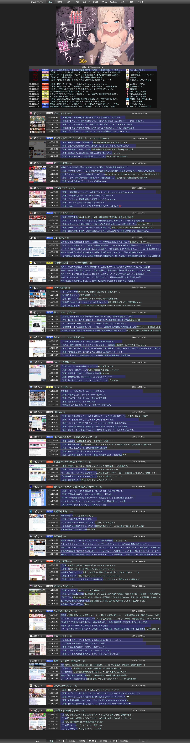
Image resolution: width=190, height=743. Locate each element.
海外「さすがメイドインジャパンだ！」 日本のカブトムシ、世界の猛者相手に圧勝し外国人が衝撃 (101, 277)
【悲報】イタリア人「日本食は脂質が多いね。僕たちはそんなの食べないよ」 (92, 491)
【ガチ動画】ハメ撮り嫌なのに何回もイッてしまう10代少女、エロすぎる (91, 118)
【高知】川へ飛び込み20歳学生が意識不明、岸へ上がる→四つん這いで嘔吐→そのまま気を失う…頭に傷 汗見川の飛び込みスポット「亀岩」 (111, 595)
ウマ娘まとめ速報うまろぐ (67, 710)
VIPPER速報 (60, 287)
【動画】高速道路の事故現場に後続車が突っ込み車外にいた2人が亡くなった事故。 (95, 427)
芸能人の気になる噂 (137, 91)
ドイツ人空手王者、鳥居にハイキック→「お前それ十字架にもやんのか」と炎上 (93, 323)
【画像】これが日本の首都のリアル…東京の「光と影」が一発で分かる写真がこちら (95, 146)
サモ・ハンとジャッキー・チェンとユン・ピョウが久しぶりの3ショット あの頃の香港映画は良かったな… (105, 544)
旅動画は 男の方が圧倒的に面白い (75, 604)
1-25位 (51, 741)
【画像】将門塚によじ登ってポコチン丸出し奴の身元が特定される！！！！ (80, 80)
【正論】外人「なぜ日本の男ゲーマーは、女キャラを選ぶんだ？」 (88, 366)
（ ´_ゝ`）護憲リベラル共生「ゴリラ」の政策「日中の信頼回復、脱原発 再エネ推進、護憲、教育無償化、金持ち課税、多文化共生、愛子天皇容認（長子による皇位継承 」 (110, 630)
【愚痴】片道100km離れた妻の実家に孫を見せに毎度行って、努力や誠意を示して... (84, 99)
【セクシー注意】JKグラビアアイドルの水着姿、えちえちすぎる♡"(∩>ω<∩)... (81, 89)
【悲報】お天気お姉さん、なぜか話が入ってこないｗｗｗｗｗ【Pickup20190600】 (94, 156)
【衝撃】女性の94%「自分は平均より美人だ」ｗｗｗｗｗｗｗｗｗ (88, 569)
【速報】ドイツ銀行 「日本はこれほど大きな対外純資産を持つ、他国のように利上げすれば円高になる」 (103, 221)
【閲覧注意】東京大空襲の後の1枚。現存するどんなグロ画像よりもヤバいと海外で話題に (97, 128)
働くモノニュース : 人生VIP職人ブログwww (75, 486)
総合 (50, 2)
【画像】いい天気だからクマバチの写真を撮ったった (82, 590)
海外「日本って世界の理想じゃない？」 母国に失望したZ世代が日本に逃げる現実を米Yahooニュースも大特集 (105, 270)
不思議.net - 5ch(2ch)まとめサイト (70, 461)
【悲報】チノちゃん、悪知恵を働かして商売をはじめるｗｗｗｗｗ (88, 199)
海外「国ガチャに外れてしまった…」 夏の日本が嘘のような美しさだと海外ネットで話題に (98, 281)
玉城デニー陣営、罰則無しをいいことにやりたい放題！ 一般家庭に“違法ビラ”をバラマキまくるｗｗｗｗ (103, 345)
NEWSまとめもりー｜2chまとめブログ (73, 437)
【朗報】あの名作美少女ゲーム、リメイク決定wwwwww (83, 181)
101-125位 (92, 741)
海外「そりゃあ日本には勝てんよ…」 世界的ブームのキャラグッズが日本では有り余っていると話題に (103, 274)
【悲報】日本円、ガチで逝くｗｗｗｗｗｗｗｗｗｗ (82, 451)
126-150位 (103, 741)
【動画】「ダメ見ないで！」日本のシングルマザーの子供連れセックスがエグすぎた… (96, 131)
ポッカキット (60, 113)
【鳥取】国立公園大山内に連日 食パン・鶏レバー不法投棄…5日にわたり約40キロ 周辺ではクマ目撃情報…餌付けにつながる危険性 (110, 598)
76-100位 (82, 741)
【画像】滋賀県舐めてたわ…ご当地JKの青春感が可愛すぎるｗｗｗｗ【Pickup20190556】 (97, 149)
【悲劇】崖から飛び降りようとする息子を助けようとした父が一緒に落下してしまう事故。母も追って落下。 (105, 416)
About (144, 741)
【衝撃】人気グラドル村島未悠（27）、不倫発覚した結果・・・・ (88, 441)
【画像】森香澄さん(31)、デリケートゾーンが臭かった (83, 395)
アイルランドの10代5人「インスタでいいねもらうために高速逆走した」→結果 (93, 501)
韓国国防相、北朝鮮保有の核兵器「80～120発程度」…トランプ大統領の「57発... (83, 106)
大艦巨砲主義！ (61, 511)
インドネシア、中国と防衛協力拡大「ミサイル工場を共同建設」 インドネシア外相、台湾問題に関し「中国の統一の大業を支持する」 (110, 620)
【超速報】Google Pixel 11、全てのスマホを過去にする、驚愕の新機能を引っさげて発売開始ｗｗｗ (101, 302)
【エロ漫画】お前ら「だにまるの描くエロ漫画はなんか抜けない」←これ (91, 640)
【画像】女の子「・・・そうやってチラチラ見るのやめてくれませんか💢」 (92, 206)
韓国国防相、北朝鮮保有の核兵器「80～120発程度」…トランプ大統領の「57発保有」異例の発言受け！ (103, 665)
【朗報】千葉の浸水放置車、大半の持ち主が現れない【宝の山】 (87, 494)
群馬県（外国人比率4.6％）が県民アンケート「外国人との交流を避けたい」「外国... (84, 104)
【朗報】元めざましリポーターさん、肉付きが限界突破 (83, 398)
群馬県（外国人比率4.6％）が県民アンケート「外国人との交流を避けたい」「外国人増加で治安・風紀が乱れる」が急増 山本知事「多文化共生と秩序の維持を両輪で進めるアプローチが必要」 (111, 616)
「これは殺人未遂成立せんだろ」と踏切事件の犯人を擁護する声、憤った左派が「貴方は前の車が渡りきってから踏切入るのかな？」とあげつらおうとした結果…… (110, 257)
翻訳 (131, 2)
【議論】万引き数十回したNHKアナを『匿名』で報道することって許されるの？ (93, 455)
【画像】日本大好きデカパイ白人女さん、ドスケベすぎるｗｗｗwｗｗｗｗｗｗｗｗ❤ (96, 704)
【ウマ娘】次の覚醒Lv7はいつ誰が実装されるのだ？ (82, 722)
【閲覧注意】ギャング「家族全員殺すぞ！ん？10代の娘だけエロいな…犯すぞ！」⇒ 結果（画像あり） (103, 121)
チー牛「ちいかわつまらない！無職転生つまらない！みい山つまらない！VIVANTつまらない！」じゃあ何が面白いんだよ (110, 174)
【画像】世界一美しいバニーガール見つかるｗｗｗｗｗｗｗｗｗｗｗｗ (79, 84)
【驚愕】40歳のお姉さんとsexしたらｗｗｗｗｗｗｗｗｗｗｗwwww (77, 101)
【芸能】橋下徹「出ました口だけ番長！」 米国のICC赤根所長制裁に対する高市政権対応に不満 (100, 320)
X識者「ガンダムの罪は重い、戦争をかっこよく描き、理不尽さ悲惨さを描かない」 (95, 167)
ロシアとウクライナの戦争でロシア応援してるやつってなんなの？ (88, 523)
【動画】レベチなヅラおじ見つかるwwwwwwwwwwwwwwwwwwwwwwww (90, 576)
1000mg (132, 77)
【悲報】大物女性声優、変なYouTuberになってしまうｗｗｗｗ (86, 377)
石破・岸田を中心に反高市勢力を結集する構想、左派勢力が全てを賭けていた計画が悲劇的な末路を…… (103, 252)
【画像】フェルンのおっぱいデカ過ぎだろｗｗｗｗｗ (82, 203)
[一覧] (69, 113)
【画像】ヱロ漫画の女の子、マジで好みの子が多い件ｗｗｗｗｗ (87, 196)
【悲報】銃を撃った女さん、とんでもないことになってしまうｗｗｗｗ (90, 380)
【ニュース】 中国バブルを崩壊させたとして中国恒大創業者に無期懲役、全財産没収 (95, 355)
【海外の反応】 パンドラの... (141, 75)
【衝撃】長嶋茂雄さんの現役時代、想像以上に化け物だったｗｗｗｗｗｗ (91, 153)
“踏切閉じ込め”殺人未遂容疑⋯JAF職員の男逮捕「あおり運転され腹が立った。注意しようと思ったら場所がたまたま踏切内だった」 (111, 331)
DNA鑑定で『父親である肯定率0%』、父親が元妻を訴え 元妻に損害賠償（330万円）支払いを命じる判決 (104, 622)
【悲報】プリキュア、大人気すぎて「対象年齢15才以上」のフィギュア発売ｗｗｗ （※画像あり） (101, 579)
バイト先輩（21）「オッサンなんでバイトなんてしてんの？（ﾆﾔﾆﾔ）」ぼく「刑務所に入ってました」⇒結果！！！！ (109, 473)
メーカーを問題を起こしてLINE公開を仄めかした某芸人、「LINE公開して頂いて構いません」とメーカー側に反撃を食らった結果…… (111, 250)
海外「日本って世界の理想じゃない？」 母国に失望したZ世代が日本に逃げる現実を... (85, 75)
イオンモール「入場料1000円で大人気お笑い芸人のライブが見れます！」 (91, 292)
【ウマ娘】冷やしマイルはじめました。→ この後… (82, 729)
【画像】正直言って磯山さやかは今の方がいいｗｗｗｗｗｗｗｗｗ (88, 565)
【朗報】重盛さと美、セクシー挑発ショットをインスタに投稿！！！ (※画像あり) (83, 86)
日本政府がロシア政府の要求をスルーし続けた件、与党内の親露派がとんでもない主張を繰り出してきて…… (105, 242)
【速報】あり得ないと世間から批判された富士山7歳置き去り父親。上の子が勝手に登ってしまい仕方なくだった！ (107, 224)
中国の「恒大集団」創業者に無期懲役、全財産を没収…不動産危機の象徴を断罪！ (94, 675)
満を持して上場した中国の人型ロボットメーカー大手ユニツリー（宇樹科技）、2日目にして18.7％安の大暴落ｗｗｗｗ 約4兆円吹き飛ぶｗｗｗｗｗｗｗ (111, 555)
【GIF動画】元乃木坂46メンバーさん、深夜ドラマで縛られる (86, 405)
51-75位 (72, 741)
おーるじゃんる (61, 213)
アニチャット (60, 636)
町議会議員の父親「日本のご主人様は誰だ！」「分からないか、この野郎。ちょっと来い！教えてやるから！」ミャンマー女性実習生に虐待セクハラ (110, 552)
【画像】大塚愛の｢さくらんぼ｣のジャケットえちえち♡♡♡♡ (86, 480)
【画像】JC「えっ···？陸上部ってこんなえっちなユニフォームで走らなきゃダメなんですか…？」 (100, 693)
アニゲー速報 (134, 72)
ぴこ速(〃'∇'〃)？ (62, 188)
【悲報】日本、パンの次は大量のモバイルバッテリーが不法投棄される (90, 299)
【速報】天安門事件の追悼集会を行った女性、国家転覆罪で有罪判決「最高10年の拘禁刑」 (98, 217)
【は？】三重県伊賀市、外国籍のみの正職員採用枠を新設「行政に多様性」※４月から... (86, 70)
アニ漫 (95, 2)
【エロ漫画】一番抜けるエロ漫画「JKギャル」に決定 (82, 643)
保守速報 (58, 536)
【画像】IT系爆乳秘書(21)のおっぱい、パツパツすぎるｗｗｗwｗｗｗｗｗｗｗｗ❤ (94, 700)
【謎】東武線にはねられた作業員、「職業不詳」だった (83, 505)
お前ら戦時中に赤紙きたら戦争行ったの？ (78, 529)
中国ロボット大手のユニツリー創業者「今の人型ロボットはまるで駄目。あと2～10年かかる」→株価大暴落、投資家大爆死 (110, 548)
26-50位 (61, 741)
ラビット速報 (60, 561)
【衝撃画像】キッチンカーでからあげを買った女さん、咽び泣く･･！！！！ (92, 476)
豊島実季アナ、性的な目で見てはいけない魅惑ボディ (82, 391)
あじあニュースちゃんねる (140, 80)
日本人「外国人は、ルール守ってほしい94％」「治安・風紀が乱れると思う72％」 (94, 541)
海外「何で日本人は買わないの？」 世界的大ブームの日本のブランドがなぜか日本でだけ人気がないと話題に (105, 267)
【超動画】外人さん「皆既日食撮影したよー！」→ (82, 295)
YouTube (113, 2)
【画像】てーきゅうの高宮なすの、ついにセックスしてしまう (86, 650)
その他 (140, 2)
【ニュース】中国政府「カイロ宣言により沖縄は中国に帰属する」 (88, 342)
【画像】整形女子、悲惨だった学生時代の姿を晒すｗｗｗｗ (85, 373)
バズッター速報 (135, 101)
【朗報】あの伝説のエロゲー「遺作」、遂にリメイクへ (83, 647)
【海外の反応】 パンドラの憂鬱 (70, 262)
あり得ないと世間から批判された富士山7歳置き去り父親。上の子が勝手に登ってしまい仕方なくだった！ (104, 601)
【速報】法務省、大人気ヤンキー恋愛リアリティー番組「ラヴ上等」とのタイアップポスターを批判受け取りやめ (107, 227)
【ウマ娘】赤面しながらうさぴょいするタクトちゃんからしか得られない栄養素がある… (97, 715)
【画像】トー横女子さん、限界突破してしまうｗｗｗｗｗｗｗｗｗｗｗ (90, 469)
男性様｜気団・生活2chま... (140, 99)
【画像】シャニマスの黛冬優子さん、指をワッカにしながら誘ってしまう (91, 654)
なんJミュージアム (137, 84)
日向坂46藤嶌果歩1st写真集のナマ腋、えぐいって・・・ (73, 91)
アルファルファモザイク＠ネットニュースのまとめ (79, 138)
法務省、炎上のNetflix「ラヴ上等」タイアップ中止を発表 (84, 626)
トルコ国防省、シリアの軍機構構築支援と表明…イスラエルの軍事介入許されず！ (94, 672)
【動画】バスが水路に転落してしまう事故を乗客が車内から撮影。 (77, 77)
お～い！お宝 (60, 387)
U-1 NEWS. (59, 238)
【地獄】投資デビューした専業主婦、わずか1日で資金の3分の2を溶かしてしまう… (95, 142)
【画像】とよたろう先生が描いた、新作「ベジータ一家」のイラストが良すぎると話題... (86, 72)
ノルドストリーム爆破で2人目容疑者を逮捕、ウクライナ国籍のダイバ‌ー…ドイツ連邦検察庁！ (99, 679)
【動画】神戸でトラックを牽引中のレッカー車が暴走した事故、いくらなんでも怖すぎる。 (98, 430)
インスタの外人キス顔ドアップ (62, 96)
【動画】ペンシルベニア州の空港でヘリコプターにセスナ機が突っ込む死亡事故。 (94, 423)
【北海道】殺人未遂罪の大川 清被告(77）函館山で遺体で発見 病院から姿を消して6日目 (97, 317)
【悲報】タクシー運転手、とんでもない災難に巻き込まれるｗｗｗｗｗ (90, 370)
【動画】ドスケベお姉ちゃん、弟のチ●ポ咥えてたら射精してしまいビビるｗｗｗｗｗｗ (97, 124)
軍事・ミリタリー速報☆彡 (140, 106)
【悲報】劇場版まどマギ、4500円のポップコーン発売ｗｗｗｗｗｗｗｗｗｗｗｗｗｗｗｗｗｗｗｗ (101, 306)
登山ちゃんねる (61, 586)
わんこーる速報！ (62, 362)
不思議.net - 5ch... (136, 86)
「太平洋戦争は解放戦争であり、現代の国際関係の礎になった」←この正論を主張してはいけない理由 (102, 526)
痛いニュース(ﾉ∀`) (62, 312)
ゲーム (104, 2)
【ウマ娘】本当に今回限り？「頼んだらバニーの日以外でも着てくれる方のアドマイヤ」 (97, 718)
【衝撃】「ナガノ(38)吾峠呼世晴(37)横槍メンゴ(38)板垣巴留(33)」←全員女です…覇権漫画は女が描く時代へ (105, 178)
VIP (68, 2)
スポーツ (86, 2)
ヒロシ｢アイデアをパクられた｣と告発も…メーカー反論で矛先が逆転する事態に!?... (84, 94)
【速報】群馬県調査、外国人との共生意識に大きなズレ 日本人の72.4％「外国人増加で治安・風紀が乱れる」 (105, 231)
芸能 (77, 2)
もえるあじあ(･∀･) (137, 70)
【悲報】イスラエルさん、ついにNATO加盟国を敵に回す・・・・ (87, 448)
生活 (122, 2)
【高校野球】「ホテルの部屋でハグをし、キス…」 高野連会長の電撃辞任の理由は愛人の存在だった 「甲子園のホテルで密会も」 (110, 328)
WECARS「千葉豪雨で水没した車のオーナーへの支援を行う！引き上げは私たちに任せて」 (98, 498)
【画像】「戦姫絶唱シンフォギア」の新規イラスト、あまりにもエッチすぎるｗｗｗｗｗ (97, 192)
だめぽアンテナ (37, 2)
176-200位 (124, 741)
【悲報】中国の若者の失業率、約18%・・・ (79, 519)
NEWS (59, 2)
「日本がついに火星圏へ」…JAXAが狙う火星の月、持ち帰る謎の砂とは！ (91, 668)
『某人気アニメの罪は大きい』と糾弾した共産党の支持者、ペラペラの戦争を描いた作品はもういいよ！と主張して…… (110, 245)
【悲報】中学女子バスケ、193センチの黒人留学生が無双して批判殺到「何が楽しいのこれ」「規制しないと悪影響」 (108, 171)
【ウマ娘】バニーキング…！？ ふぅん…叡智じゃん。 (83, 725)
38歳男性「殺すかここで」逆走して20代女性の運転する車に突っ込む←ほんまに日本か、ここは (100, 572)
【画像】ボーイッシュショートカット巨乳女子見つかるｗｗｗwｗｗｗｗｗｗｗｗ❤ (95, 697)
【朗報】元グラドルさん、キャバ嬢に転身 (78, 402)
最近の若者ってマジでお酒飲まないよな (77, 516)
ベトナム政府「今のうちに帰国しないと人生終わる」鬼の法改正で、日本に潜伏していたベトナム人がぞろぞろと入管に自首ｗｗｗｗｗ (110, 349)
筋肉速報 (133, 89)
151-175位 (113, 741)
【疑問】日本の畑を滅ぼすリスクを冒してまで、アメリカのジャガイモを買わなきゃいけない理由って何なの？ (106, 444)
